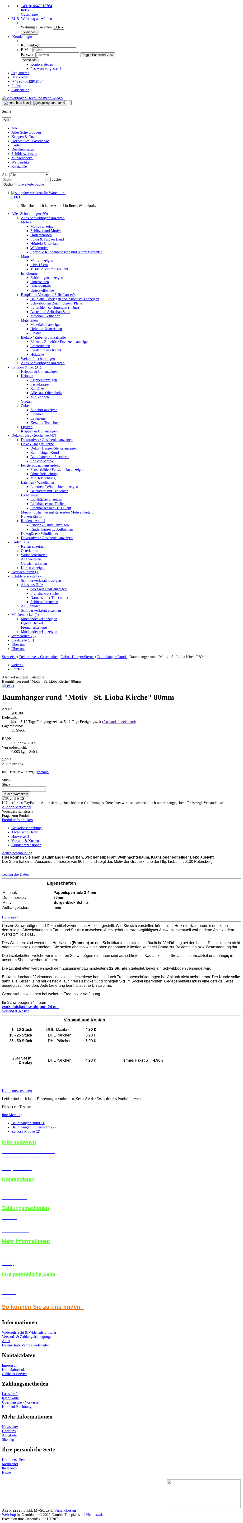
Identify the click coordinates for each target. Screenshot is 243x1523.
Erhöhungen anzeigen (46, 278)
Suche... (57, 179)
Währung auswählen (37, 27)
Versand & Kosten (25, 841)
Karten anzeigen (33, 546)
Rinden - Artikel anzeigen (49, 525)
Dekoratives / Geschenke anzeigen (47, 440)
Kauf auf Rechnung (17, 1407)
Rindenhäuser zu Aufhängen (51, 529)
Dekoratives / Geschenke (30, 141)
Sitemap (8, 1439)
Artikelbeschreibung (26, 828)
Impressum (10, 1365)
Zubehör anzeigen (43, 410)
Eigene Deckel (32, 623)
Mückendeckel (22, 158)
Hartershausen (41, 235)
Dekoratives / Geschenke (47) (33, 435)
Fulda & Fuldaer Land (47, 239)
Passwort (27, 55)
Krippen (27, 376)
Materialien (29, 320)
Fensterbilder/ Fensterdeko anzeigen (57, 470)
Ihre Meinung (12, 1115)
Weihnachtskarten (34, 555)
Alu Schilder (30, 606)
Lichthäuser (29, 495)
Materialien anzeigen (45, 325)
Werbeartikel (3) (23, 636)
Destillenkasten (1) (25, 572)
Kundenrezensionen (26, 845)
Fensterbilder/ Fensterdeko (41, 465)
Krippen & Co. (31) (26, 367)
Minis (25, 256)
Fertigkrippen (40, 384)
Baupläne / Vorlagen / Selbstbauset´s (48, 295)
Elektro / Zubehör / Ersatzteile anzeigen (59, 342)
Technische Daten (24, 832)
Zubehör (27, 406)
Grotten (26, 401)
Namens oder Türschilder (49, 598)
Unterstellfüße (40, 286)
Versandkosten (65, 1510)
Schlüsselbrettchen (44, 602)
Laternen (37, 414)
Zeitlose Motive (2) (25, 1131)
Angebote (9, 1435)
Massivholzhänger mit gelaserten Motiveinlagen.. (57, 512)
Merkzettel (19, 77)
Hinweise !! (20, 836)
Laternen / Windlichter (37, 482)
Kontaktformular (14, 1370)
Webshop (9, 1515)
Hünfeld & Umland (45, 243)
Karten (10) (20, 542)
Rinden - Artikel (33, 521)
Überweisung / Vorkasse (20, 1402)
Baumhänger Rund (44, 452)
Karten (16, 145)
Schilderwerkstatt (24, 154)
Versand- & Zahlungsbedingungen (27, 1337)
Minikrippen (39, 397)
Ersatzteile (19, 166)
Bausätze (37, 388)
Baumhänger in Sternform (49, 457)
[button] (31, 19)
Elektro (35, 333)
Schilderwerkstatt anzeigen (41, 580)
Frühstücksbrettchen (45, 593)
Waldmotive (39, 248)
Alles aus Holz (32, 585)
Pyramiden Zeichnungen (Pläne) (54, 307)
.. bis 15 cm (39, 265)
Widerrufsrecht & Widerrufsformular (29, 1332)
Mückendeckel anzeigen (39, 619)
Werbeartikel (20, 162)
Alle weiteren (31, 559)
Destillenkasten (22, 149)
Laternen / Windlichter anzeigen (54, 487)
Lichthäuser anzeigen (46, 499)
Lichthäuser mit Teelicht (48, 504)
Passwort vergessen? (45, 69)
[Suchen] (49, 179)
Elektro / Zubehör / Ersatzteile (43, 337)
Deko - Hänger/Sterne (37, 444)
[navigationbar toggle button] (16, 102)
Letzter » (18, 669)
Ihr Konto (9, 1468)
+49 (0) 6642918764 (36, 6)
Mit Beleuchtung (43, 478)
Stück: (6, 780)
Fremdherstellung (34, 627)
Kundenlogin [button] (21, 37)
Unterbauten (39, 282)
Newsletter (10, 1427)
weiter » (17, 665)
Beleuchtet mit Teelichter (49, 491)
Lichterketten (40, 346)
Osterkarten (29, 551)
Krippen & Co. (22, 137)
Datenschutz (11, 1345)
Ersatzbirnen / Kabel (45, 350)
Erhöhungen (30, 273)
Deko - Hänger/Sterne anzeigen (54, 448)
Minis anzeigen (41, 261)
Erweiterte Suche (31, 184)
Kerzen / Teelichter (44, 423)
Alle (14, 128)
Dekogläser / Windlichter (39, 534)
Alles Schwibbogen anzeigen (43, 218)
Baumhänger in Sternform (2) (33, 1127)
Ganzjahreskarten (34, 563)
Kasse (6, 1472)
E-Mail (26, 50)
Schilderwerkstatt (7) (26, 576)
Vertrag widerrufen (35, 1345)
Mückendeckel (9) (25, 615)
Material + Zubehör (45, 316)
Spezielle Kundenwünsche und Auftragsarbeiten (66, 252)
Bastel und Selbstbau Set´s (50, 312)
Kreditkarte (10, 1398)
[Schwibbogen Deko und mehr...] (32, 98)
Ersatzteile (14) (22, 640)
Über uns (18, 644)
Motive (26, 222)
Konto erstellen (41, 64)
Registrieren (20, 73)
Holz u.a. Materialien (46, 329)
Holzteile (37, 354)
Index (25, 10)
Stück (6, 784)
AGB (6, 1341)
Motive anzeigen (42, 226)
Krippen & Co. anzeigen (39, 371)
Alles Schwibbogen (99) (29, 214)
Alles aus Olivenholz (46, 393)
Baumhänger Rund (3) (28, 1123)
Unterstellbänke (42, 290)
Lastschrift (10, 1394)
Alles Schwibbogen (26, 132)
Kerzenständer (31, 516)
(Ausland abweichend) (119, 722)
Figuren (27, 427)
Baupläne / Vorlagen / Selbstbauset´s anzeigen (64, 299)
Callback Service (14, 1374)
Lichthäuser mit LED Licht (50, 508)
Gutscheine (29, 14)
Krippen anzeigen (43, 380)
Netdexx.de (94, 1515)
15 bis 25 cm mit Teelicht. (49, 269)
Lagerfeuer (38, 418)
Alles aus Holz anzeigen (48, 589)
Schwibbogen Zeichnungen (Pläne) (56, 303)
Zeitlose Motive (42, 461)
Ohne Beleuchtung (44, 474)
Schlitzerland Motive (45, 231)
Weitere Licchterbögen (38, 359)
